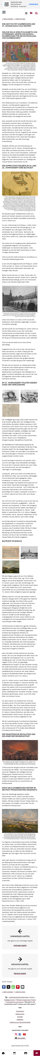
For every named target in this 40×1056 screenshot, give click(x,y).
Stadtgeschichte (9, 1000)
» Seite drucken (19, 19)
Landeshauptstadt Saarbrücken (19, 997)
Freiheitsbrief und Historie (15, 1002)
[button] (30, 13)
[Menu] (37, 1053)
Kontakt (20, 1017)
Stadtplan (20, 1020)
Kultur (32, 997)
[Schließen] (1, 4)
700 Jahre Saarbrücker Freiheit (26, 1000)
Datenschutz (20, 1014)
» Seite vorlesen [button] (7, 19)
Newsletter (21, 1038)
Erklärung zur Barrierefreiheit (20, 1022)
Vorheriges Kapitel (20, 945)
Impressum (20, 1011)
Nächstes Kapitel (20, 973)
